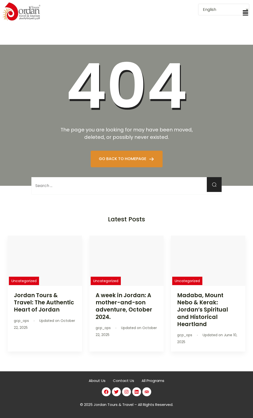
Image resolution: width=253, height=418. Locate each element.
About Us (97, 380)
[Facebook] (106, 391)
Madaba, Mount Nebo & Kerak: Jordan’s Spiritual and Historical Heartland (202, 309)
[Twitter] (116, 391)
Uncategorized (24, 280)
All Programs (153, 380)
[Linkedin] (136, 391)
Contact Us (123, 380)
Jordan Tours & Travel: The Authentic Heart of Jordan (44, 302)
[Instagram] (126, 391)
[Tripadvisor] (146, 391)
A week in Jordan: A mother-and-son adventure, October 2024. (124, 306)
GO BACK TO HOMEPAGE (123, 159)
